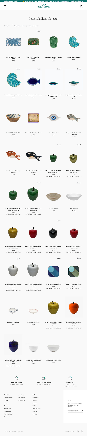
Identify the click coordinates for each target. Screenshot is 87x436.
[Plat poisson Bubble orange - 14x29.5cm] (13, 155)
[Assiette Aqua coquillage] (74, 42)
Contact (35, 414)
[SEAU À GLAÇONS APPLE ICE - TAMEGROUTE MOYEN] (13, 193)
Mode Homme (7, 411)
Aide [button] (34, 394)
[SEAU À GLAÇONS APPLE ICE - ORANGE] (74, 307)
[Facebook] (78, 431)
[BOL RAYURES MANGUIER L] (13, 118)
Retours (35, 403)
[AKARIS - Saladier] (54, 193)
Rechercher (35, 397)
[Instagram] (82, 431)
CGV (34, 405)
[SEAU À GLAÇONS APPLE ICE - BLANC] (33, 269)
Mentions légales (37, 408)
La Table (6, 400)
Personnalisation (8, 414)
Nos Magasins (21, 397)
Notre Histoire (21, 400)
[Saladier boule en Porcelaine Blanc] (33, 345)
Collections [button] (7, 394)
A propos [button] (20, 394)
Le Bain (6, 403)
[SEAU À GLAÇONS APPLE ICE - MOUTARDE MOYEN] (13, 231)
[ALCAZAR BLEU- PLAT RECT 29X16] (13, 42)
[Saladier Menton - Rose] (33, 307)
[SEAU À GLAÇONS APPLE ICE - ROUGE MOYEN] (74, 231)
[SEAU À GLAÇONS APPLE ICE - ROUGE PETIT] (33, 231)
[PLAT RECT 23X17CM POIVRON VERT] (54, 42)
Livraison (35, 400)
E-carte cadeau (8, 416)
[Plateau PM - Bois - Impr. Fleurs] (33, 118)
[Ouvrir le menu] (7, 6)
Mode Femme (7, 408)
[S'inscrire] (81, 410)
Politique (35, 411)
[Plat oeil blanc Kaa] (54, 118)
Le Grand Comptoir (15, 431)
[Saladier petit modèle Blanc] (54, 345)
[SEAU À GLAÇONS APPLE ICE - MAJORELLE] (13, 345)
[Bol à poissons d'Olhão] (13, 307)
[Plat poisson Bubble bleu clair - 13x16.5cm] (74, 118)
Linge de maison (8, 397)
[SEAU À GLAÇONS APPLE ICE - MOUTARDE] (54, 307)
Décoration (7, 405)
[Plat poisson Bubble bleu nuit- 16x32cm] (33, 155)
